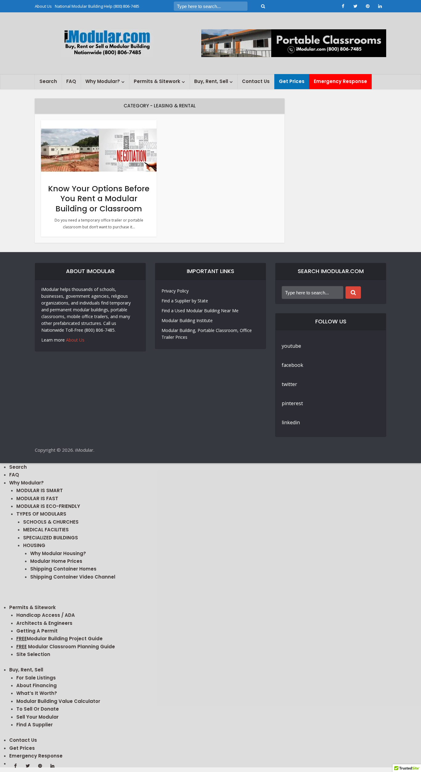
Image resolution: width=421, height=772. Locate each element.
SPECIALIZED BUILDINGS (50, 537)
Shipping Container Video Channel (72, 577)
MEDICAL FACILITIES (46, 529)
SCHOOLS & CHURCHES (51, 522)
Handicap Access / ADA (45, 615)
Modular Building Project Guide (59, 638)
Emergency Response (340, 81)
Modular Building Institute (187, 320)
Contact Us (256, 81)
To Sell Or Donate (37, 709)
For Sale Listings (36, 677)
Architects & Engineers (44, 623)
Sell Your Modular (37, 717)
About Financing (36, 685)
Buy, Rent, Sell (211, 81)
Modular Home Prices (56, 561)
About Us (43, 6)
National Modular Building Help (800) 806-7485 (97, 6)
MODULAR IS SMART (39, 490)
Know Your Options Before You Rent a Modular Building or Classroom (98, 198)
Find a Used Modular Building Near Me (200, 310)
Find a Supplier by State (184, 301)
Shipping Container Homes (63, 569)
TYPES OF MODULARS (41, 514)
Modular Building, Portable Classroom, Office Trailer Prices (206, 333)
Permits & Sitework (157, 81)
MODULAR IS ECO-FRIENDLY (48, 506)
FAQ (71, 81)
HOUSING (34, 545)
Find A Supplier (34, 724)
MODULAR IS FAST (37, 498)
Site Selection (33, 654)
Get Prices (292, 81)
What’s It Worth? (36, 693)
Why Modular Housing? (58, 553)
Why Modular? (102, 81)
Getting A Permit (37, 631)
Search (48, 81)
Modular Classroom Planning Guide (65, 646)
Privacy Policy (175, 291)
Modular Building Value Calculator (58, 701)
